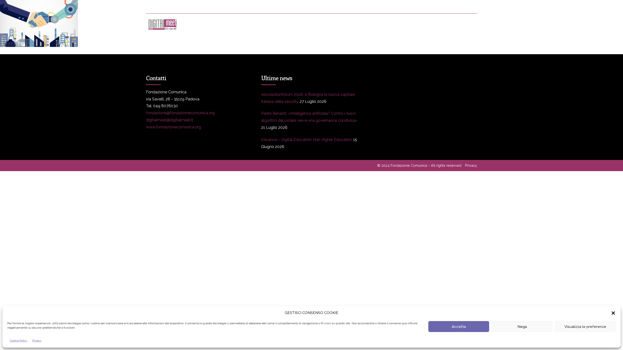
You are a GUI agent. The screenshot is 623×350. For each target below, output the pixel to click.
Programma (231, 24)
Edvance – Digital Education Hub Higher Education (306, 139)
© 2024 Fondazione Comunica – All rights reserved (419, 165)
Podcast (417, 24)
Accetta (459, 326)
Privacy (37, 340)
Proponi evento (378, 24)
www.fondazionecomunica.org (173, 127)
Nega (522, 326)
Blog (342, 24)
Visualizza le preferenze (585, 326)
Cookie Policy (18, 340)
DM (199, 24)
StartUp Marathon (459, 24)
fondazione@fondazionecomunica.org (180, 113)
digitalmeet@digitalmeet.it (169, 120)
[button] (613, 313)
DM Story (311, 24)
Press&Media (272, 24)
